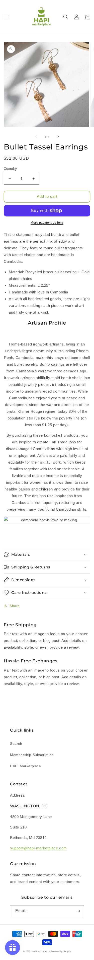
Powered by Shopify (61, 951)
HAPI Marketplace (25, 766)
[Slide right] (58, 136)
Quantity (10, 169)
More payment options (47, 222)
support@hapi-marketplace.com (38, 848)
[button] (6, 16)
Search (16, 744)
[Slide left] (36, 136)
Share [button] (15, 606)
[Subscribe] (78, 911)
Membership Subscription (32, 755)
